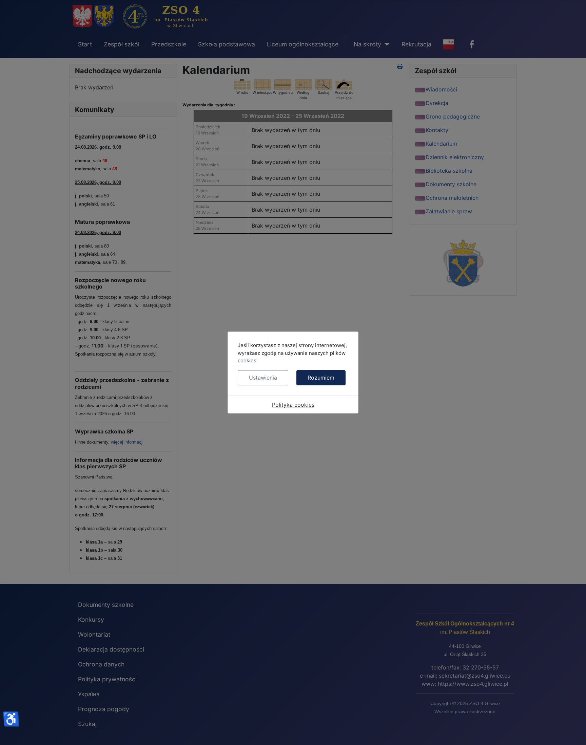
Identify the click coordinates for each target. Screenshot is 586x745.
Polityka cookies (293, 404)
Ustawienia (263, 377)
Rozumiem (321, 377)
